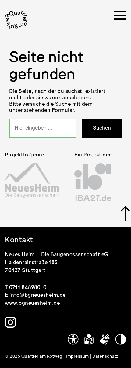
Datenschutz (105, 356)
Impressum (78, 356)
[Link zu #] (123, 213)
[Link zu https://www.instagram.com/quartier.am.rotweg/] (10, 322)
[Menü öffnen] (120, 17)
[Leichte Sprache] (88, 339)
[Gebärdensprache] (104, 339)
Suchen (102, 128)
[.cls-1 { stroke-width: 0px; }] (16, 20)
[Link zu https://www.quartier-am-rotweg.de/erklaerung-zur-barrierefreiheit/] (73, 339)
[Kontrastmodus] (120, 339)
